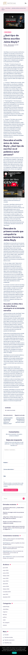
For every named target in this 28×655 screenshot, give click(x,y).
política (5, 617)
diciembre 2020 (6, 597)
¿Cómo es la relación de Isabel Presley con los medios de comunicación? (13, 552)
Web (5, 476)
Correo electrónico (9, 469)
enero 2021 (5, 594)
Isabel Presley (6, 606)
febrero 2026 (6, 575)
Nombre (6, 462)
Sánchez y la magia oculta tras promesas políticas (13, 513)
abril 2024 (5, 583)
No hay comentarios (10, 45)
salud (4, 620)
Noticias (5, 614)
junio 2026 (5, 567)
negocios (5, 611)
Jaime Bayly (8, 32)
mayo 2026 (5, 570)
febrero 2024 (6, 589)
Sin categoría (6, 622)
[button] (10, 410)
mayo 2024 (5, 581)
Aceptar (14, 652)
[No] (26, 650)
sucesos (5, 625)
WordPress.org (8, 642)
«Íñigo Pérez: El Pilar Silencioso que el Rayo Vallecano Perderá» (12, 517)
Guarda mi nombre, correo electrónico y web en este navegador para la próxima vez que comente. (13, 485)
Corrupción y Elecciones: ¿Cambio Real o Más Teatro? (13, 508)
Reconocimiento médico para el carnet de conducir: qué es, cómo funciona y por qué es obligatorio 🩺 (14, 528)
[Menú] (25, 3)
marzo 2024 (6, 586)
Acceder (7, 634)
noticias (8, 408)
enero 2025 (5, 578)
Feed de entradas (9, 637)
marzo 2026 (6, 573)
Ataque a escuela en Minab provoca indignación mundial (12, 522)
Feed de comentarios (9, 640)
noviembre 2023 (7, 591)
